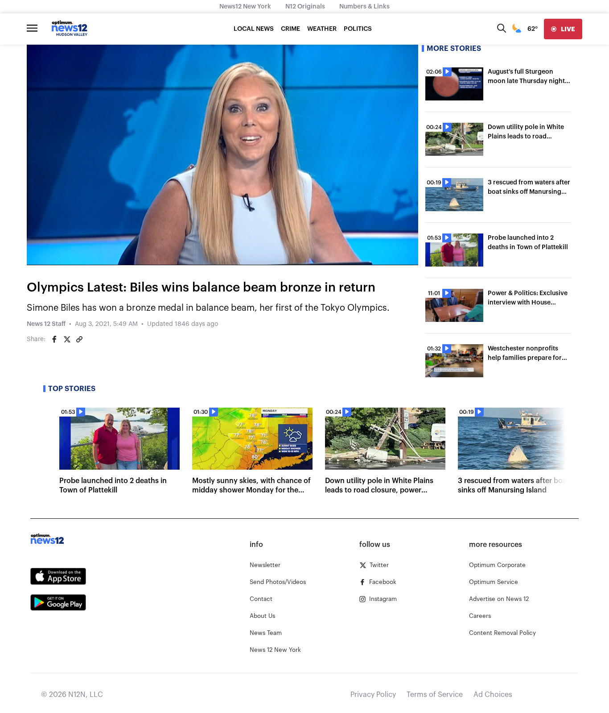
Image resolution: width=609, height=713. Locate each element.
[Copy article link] (79, 339)
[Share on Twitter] (66, 339)
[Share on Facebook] (54, 339)
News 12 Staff (46, 324)
